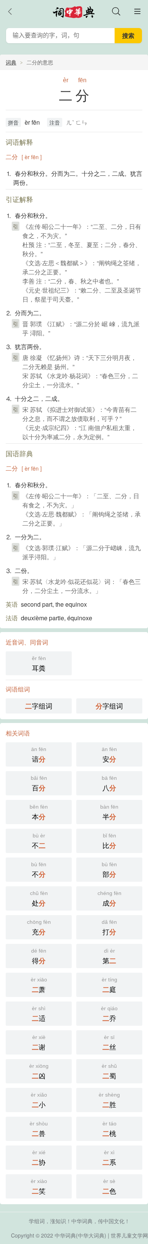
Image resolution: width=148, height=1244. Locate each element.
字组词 (38, 706)
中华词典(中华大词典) (80, 1235)
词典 (11, 62)
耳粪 (39, 664)
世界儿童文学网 (129, 1235)
